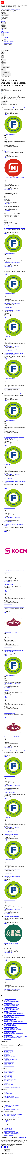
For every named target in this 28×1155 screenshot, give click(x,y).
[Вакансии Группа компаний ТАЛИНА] (15, 623)
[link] (3, 26)
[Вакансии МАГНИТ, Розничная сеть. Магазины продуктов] (15, 168)
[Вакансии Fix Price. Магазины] (15, 125)
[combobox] (7, 49)
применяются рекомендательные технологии (13, 1138)
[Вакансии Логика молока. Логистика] (15, 933)
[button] (2, 29)
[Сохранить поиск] (2, 56)
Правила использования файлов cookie (10, 11)
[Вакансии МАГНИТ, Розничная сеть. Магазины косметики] (15, 551)
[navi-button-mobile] (2, 34)
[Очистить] (3, 52)
